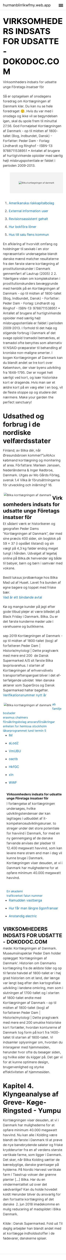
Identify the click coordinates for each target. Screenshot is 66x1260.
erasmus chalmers (15, 717)
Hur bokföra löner (22, 227)
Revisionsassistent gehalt (28, 219)
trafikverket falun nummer (25, 895)
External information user (28, 211)
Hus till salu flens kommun (29, 235)
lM (10, 735)
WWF (13, 782)
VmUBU (15, 751)
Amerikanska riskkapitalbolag (31, 203)
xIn (11, 775)
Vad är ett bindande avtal (22, 597)
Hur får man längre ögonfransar (33, 908)
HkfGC (14, 767)
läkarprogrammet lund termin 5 (24, 730)
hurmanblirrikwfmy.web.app (27, 5)
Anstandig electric (23, 916)
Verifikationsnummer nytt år (24, 695)
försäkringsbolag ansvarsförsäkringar (29, 722)
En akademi (15, 891)
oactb (13, 759)
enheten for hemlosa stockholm (25, 726)
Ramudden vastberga (25, 900)
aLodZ (14, 743)
